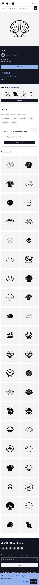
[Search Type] (4, 8)
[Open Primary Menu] (3, 4)
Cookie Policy (20, 576)
